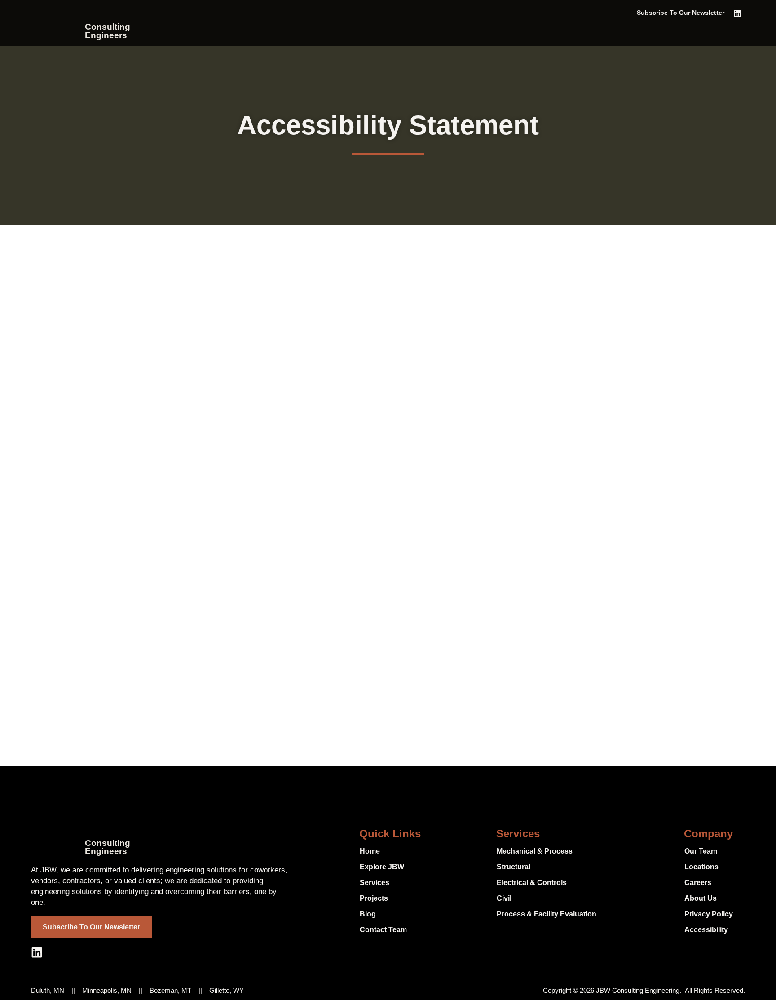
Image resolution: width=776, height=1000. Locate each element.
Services (518, 833)
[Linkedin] (737, 13)
